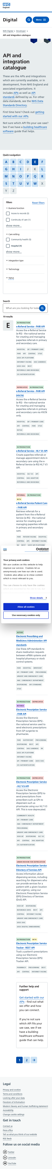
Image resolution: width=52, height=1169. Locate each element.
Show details (36, 598)
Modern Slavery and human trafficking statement (25, 1106)
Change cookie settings (13, 1114)
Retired (20, 706)
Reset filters (38, 202)
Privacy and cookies (12, 1089)
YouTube (12, 1163)
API (24, 354)
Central (32, 354)
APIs (15, 93)
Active (20, 632)
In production (23, 323)
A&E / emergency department (30, 680)
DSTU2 (19, 430)
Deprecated (22, 387)
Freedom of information (14, 1102)
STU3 (40, 354)
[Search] (42, 308)
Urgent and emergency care (30, 676)
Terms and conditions (12, 1094)
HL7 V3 (30, 474)
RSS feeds (7, 1138)
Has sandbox (40, 362)
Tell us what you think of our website (20, 1134)
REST (30, 366)
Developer (21, 31)
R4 (18, 545)
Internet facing (24, 362)
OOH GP (20, 836)
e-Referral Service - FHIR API (30, 326)
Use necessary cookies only (26, 615)
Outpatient (28, 740)
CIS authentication (26, 374)
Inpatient (38, 668)
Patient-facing (29, 537)
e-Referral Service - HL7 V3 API (31, 450)
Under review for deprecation (31, 862)
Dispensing (22, 684)
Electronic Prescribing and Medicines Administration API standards (31, 640)
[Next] (34, 1060)
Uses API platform (25, 358)
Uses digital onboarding (28, 927)
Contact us (7, 1126)
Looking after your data (14, 1098)
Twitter (11, 1152)
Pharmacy (21, 967)
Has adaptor (32, 478)
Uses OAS (21, 366)
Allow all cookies (26, 606)
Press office (8, 1130)
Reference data (24, 910)
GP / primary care (35, 349)
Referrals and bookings (28, 370)
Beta (19, 499)
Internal (21, 495)
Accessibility (8, 1110)
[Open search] (29, 20)
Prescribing (41, 672)
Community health (25, 816)
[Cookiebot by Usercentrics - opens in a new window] (37, 550)
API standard (35, 684)
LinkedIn (12, 1157)
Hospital (21, 349)
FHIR (19, 354)
